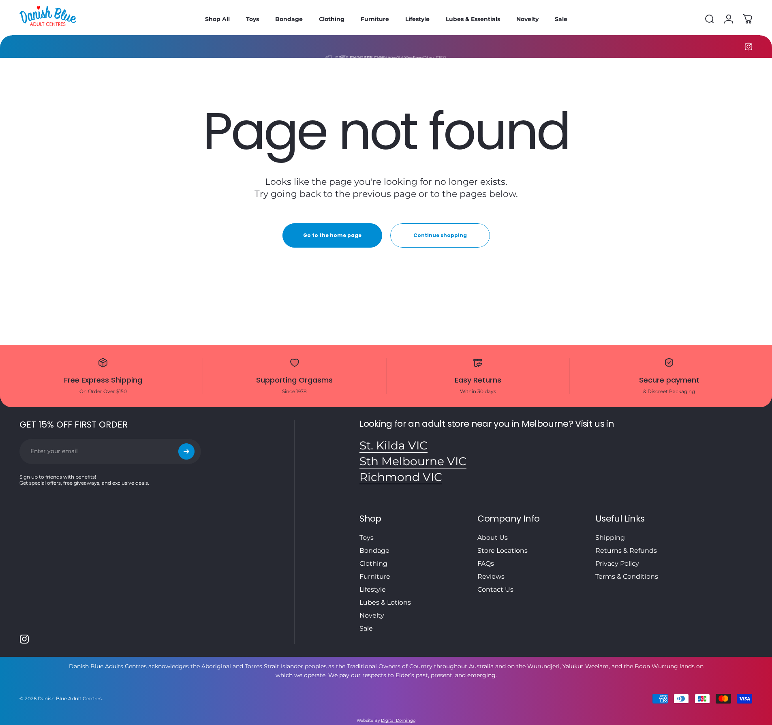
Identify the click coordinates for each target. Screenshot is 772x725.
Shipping (610, 537)
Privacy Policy (617, 563)
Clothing (373, 563)
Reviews (491, 576)
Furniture (374, 576)
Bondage (374, 550)
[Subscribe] (186, 451)
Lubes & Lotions (385, 602)
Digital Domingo (398, 720)
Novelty (371, 615)
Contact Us (495, 589)
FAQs (485, 563)
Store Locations (502, 550)
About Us (492, 537)
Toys (366, 537)
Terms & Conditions (626, 576)
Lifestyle (372, 589)
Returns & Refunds (626, 550)
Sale (366, 628)
